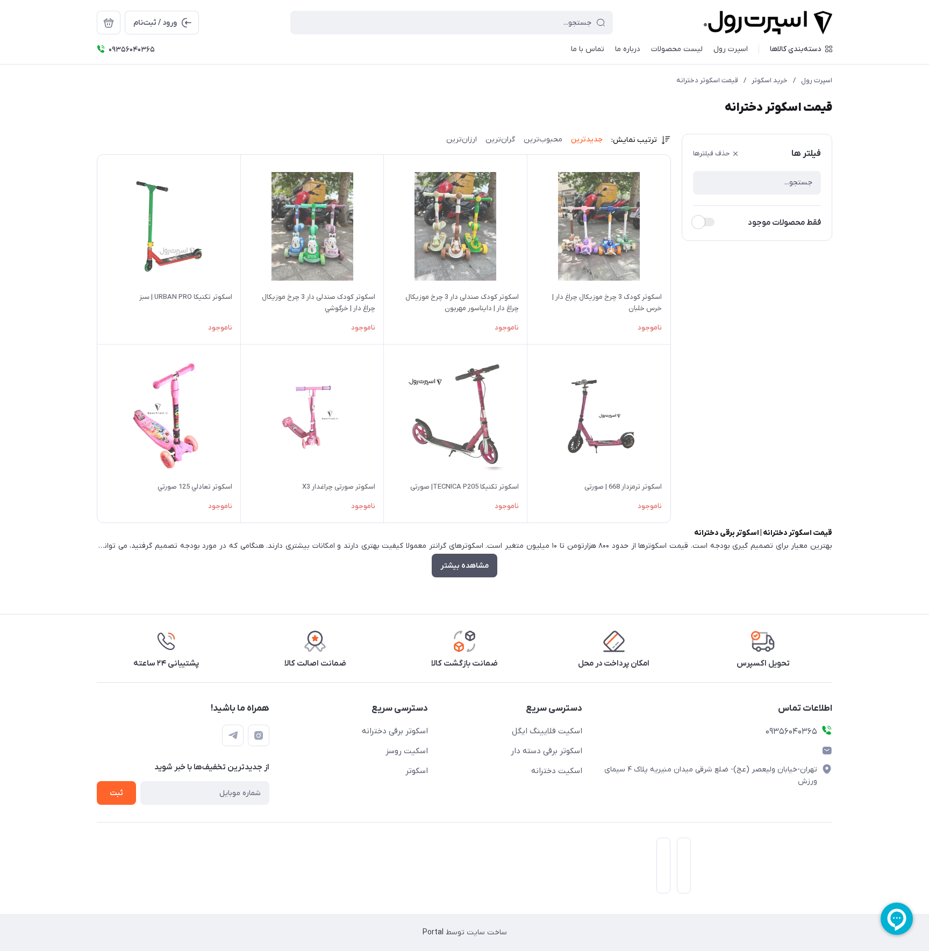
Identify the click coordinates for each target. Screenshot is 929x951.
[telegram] (233, 735)
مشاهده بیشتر (464, 566)
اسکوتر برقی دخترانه (395, 731)
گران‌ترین (500, 139)
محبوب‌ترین (543, 139)
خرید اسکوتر (770, 80)
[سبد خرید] (108, 22)
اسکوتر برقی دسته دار (546, 751)
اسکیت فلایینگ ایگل (547, 731)
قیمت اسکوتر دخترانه (707, 80)
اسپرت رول (816, 80)
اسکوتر (416, 771)
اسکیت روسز (406, 751)
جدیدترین (587, 139)
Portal (433, 932)
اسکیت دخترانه (556, 771)
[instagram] (258, 735)
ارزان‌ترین (461, 139)
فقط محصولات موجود (784, 222)
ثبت (116, 793)
